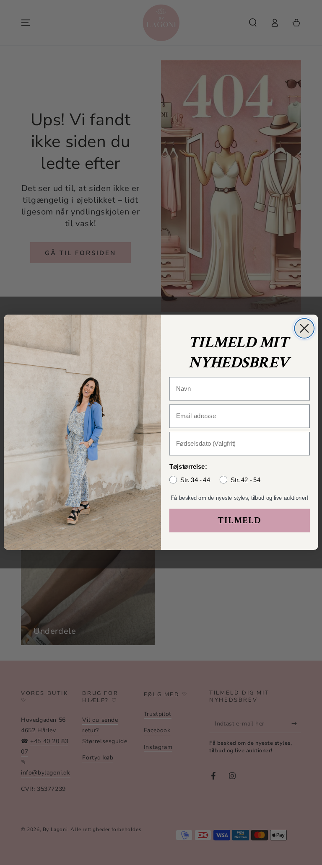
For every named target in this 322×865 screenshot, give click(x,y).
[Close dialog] (304, 328)
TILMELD (239, 520)
